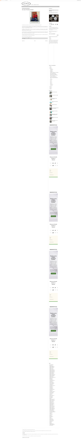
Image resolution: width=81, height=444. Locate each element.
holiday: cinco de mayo (52, 400)
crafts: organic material (52, 385)
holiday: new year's (51, 407)
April (50, 82)
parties (50, 415)
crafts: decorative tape (52, 380)
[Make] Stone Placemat (54, 104)
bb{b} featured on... (55, 6)
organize (50, 413)
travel (50, 422)
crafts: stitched (51, 388)
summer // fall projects (39, 6)
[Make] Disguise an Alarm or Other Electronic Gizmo (55, 114)
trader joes (51, 421)
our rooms (51, 6)
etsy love (50, 394)
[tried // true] (51, 365)
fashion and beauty (51, 395)
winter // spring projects (33, 6)
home (22, 6)
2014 (50, 67)
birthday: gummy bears (52, 371)
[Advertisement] (51, 54)
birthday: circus (51, 368)
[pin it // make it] (51, 364)
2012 (50, 86)
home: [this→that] (51, 410)
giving (50, 398)
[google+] (53, 24)
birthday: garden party (52, 370)
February (51, 84)
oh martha (51, 412)
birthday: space (51, 376)
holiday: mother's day (52, 406)
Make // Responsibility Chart (53, 73)
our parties (28, 6)
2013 (50, 68)
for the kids (48, 6)
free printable (51, 397)
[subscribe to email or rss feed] (57, 24)
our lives (24, 38)
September (51, 71)
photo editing (51, 416)
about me (25, 6)
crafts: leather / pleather (52, 391)
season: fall (51, 418)
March (51, 83)
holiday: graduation (51, 403)
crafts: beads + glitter (52, 389)
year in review (51, 425)
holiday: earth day (51, 401)
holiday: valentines (51, 409)
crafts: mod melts (51, 392)
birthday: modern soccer (52, 374)
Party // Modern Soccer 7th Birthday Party (55, 120)
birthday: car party (51, 367)
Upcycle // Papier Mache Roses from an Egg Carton (55, 108)
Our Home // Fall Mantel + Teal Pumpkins (54, 72)
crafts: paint (51, 386)
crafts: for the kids (51, 382)
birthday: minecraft (51, 373)
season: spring (51, 419)
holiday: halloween (51, 404)
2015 (50, 66)
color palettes (51, 379)
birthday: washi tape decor (52, 377)
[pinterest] (55, 24)
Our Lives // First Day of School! (27, 9)
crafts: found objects (52, 383)
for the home (44, 6)
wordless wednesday (52, 424)
